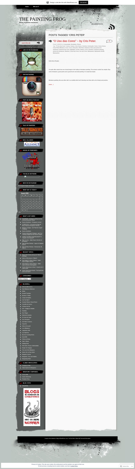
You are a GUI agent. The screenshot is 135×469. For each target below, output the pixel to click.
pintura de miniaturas (58, 51)
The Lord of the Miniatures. (28, 350)
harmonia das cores (64, 49)
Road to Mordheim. (26, 231)
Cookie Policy (74, 466)
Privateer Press (26, 379)
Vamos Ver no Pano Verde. (28, 352)
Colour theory (102, 46)
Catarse (72, 46)
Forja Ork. (24, 323)
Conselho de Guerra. (27, 304)
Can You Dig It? (26, 299)
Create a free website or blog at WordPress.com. (56, 438)
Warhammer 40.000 (99, 51)
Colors (96, 46)
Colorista (84, 46)
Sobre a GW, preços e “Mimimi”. (29, 258)
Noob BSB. (24, 337)
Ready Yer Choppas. (27, 347)
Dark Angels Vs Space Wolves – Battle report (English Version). (31, 261)
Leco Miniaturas (26, 328)
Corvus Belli (25, 374)
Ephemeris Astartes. (27, 315)
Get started (83, 2)
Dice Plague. (25, 313)
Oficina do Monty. (26, 339)
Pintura (79, 44)
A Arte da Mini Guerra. (27, 286)
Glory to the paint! (26, 326)
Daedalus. (24, 310)
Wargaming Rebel (26, 358)
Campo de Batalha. (26, 297)
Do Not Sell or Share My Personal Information (79, 438)
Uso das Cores (83, 51)
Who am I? (36, 6)
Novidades (73, 44)
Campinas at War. (26, 365)
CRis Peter (81, 47)
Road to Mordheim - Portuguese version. (32, 222)
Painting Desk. (25, 343)
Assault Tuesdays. (26, 293)
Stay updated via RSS (97, 24)
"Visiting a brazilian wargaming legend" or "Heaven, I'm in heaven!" (32, 237)
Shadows (67, 51)
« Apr (19, 212)
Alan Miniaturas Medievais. (28, 289)
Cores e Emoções (73, 47)
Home (27, 6)
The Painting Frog (42, 19)
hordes (78, 49)
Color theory (78, 46)
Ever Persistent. (26, 319)
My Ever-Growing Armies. (28, 334)
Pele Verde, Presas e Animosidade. (30, 345)
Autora (68, 46)
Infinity (82, 49)
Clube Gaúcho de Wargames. (29, 367)
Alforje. (23, 291)
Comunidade (67, 44)
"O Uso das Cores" (61, 46)
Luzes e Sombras (88, 49)
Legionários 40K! (26, 330)
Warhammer (91, 51)
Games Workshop (26, 376)
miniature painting (99, 49)
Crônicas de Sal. (26, 306)
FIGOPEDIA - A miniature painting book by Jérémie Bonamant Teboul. (32, 219)
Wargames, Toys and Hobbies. (29, 356)
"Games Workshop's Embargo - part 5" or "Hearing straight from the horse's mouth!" (32, 234)
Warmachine (56, 53)
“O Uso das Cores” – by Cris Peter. (74, 41)
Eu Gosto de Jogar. (26, 317)
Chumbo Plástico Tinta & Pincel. (29, 302)
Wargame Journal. (26, 354)
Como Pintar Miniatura (59, 47)
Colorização (90, 46)
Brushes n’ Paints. (26, 295)
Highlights (72, 49)
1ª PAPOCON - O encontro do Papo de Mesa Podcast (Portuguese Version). (31, 225)
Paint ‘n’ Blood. (25, 341)
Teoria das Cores (74, 51)
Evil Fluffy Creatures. (27, 321)
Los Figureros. (25, 332)
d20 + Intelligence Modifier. (28, 308)
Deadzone (87, 47)
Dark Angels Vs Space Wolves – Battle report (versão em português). (31, 264)
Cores (66, 47)
